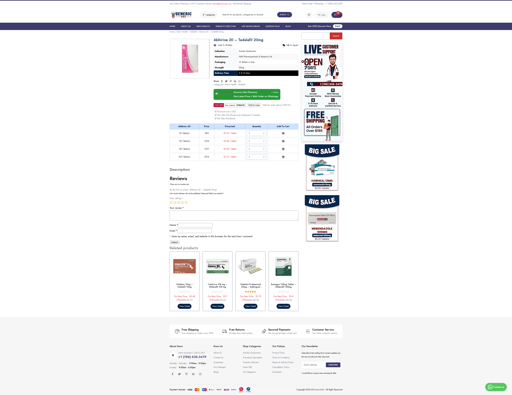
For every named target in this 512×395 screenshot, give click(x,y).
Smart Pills (247, 367)
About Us (185, 26)
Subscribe (333, 365)
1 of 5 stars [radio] (171, 202)
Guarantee (218, 362)
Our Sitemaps (220, 367)
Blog (288, 26)
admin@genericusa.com (222, 3)
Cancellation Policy (280, 367)
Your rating (176, 198)
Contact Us (218, 357)
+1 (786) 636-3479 (333, 3)
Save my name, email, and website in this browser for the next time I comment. (212, 236)
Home (172, 26)
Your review (177, 208)
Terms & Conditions (281, 357)
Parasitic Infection (226, 26)
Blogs (216, 372)
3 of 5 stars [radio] (178, 202)
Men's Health (203, 26)
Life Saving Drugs (251, 26)
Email (173, 231)
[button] (336, 15)
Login (322, 14)
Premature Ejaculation (252, 357)
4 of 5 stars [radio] (182, 202)
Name (174, 225)
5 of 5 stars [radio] (186, 202)
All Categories (249, 372)
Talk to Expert (292, 45)
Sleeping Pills (273, 26)
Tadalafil (193, 31)
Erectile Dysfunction (252, 352)
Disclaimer (276, 372)
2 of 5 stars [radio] (175, 202)
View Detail (184, 306)
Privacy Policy (278, 352)
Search (283, 14)
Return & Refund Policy (282, 362)
